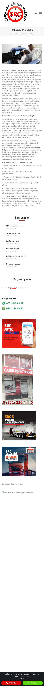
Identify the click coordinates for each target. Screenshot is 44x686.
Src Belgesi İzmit (12, 241)
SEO (21, 676)
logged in (13, 288)
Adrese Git (33, 683)
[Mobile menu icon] (40, 13)
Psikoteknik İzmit (12, 249)
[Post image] (3, 226)
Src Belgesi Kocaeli (13, 233)
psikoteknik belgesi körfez (15, 256)
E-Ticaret (26, 676)
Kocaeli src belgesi (13, 264)
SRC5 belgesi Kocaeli (14, 226)
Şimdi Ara (12, 683)
